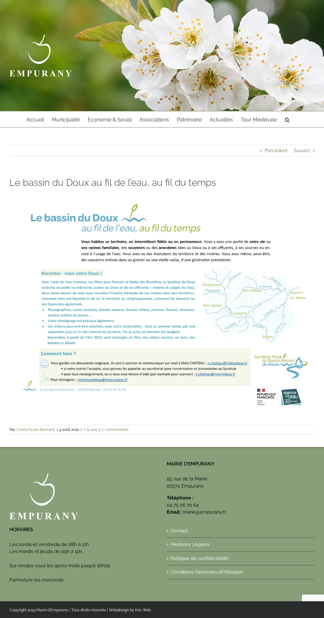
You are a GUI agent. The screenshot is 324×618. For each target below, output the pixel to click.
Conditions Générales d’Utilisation (207, 572)
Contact (179, 531)
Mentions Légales (190, 544)
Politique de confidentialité (200, 558)
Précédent (276, 150)
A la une (90, 429)
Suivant (302, 150)
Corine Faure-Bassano (35, 429)
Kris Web (143, 610)
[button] (287, 119)
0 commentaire (115, 429)
